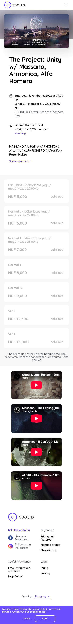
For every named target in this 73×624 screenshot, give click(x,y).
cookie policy (38, 611)
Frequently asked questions (19, 569)
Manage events (50, 545)
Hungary (40, 596)
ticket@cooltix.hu (19, 530)
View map (20, 133)
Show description (20, 161)
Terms (44, 568)
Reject (26, 618)
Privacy (45, 573)
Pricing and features (47, 538)
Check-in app (49, 550)
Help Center (15, 576)
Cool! (45, 618)
